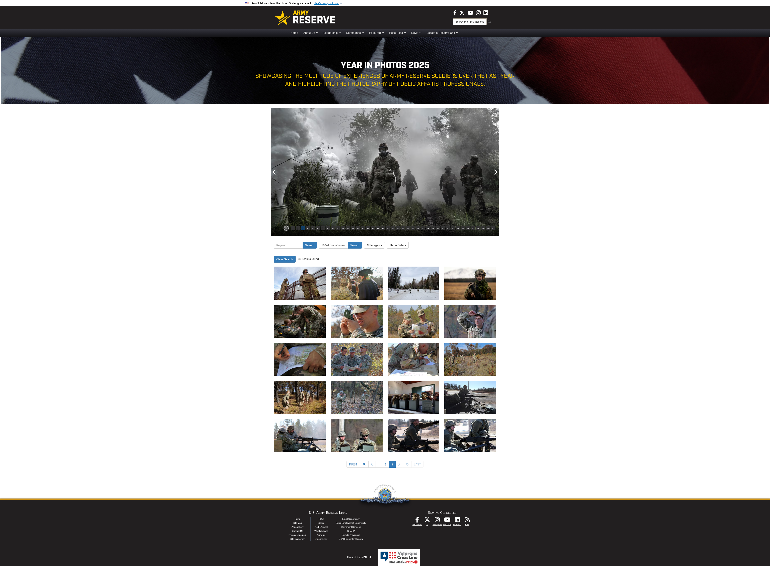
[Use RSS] (467, 520)
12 (348, 228)
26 (418, 228)
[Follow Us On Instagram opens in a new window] (437, 520)
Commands (353, 33)
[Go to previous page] (372, 464)
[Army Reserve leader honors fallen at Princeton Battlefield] (357, 283)
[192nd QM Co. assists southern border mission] (300, 283)
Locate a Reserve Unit (441, 33)
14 (358, 228)
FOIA (321, 519)
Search (309, 245)
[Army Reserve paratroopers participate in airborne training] (300, 321)
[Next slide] (495, 172)
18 (378, 228)
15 (363, 228)
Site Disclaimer (297, 539)
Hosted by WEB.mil (359, 557)
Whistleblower (321, 531)
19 (383, 228)
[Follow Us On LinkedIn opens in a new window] (457, 520)
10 (338, 228)
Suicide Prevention (351, 535)
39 (483, 228)
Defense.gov (321, 539)
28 (428, 228)
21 (393, 228)
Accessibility (298, 527)
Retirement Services (351, 527)
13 (353, 228)
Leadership (330, 33)
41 (493, 228)
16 (368, 228)
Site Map (297, 523)
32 (448, 228)
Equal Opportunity (351, 519)
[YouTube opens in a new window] (470, 12)
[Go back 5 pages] (364, 464)
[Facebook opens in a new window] (455, 12)
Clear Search (284, 259)
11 (343, 228)
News (414, 33)
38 (478, 228)
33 (453, 228)
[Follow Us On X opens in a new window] (427, 520)
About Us (309, 33)
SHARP (351, 531)
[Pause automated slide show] (286, 228)
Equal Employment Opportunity (351, 523)
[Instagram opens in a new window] (478, 12)
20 (388, 228)
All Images (374, 245)
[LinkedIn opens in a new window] (485, 12)
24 (408, 228)
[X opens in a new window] (462, 12)
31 (443, 228)
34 (458, 228)
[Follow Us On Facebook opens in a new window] (417, 520)
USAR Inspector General (351, 539)
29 (433, 228)
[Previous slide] (275, 172)
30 (438, 228)
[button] (328, 3)
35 (463, 228)
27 (423, 228)
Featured (375, 33)
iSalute (321, 523)
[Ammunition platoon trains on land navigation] (357, 321)
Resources (396, 33)
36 (468, 228)
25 (413, 228)
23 (403, 228)
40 (488, 228)
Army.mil (321, 535)
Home (294, 33)
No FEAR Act (321, 527)
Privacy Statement (297, 535)
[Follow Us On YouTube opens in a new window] (447, 520)
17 (373, 228)
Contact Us (297, 531)
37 (473, 228)
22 (398, 228)
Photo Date (396, 245)
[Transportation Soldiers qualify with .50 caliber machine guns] (414, 397)
